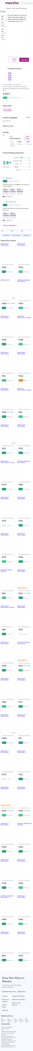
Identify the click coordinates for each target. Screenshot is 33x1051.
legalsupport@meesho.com (8, 1045)
